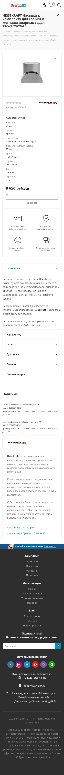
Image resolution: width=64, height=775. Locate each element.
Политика (32, 575)
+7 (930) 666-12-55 (34, 678)
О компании (32, 561)
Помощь (32, 588)
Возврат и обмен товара (17, 249)
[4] (17, 103)
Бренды (32, 620)
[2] (10, 103)
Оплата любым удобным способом (17, 227)
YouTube (35, 664)
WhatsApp (51, 664)
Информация (32, 583)
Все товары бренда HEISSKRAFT (27, 533)
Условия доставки (32, 598)
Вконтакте (10, 664)
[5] (20, 103)
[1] (7, 103)
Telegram (27, 664)
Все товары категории (22, 527)
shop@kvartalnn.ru (34, 685)
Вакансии (32, 566)
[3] (13, 103)
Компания (32, 555)
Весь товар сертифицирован (45, 227)
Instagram (19, 664)
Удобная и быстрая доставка (45, 249)
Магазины (32, 570)
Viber (43, 664)
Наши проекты (32, 625)
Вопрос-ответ (32, 616)
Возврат (32, 602)
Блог (32, 610)
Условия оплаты (32, 593)
